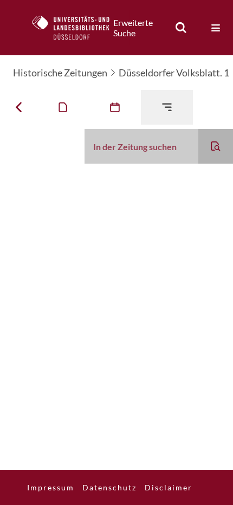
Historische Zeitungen (60, 73)
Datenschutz (109, 487)
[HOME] (76, 27)
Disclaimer (168, 487)
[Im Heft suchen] (215, 146)
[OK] (181, 27)
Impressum (50, 487)
